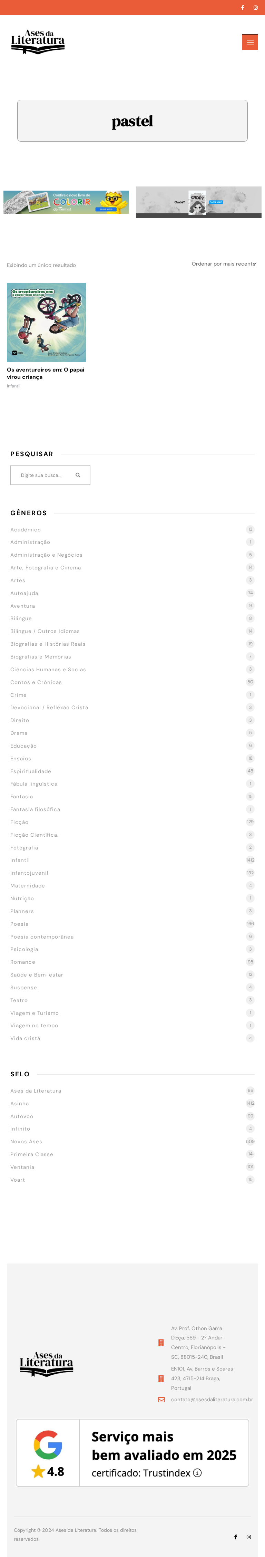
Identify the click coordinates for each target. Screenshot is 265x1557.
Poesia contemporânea (42, 936)
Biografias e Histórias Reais (48, 644)
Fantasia (21, 796)
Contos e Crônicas (36, 682)
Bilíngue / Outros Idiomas (45, 631)
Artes (18, 580)
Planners (22, 911)
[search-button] (78, 475)
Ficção (19, 822)
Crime (18, 695)
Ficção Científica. (34, 835)
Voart (17, 1179)
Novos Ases (26, 1141)
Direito (19, 720)
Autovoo (21, 1116)
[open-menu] (250, 42)
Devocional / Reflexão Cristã (49, 707)
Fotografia (24, 847)
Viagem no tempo (34, 1025)
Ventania (22, 1167)
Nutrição (22, 898)
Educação (23, 745)
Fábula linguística (34, 783)
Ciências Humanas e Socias (48, 669)
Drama (19, 733)
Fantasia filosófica (35, 809)
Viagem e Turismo (34, 1013)
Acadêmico (25, 529)
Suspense (23, 987)
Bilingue (21, 618)
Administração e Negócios (46, 554)
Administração (30, 542)
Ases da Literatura (35, 1090)
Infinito (20, 1128)
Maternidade (27, 885)
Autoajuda (24, 593)
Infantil (20, 860)
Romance (23, 962)
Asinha (19, 1103)
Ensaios (20, 758)
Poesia (19, 924)
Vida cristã (25, 1038)
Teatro (19, 1000)
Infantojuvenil (29, 872)
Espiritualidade (30, 771)
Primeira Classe (31, 1154)
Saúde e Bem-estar (36, 974)
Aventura (22, 606)
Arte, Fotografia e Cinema (45, 567)
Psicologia (24, 949)
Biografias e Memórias (40, 656)
